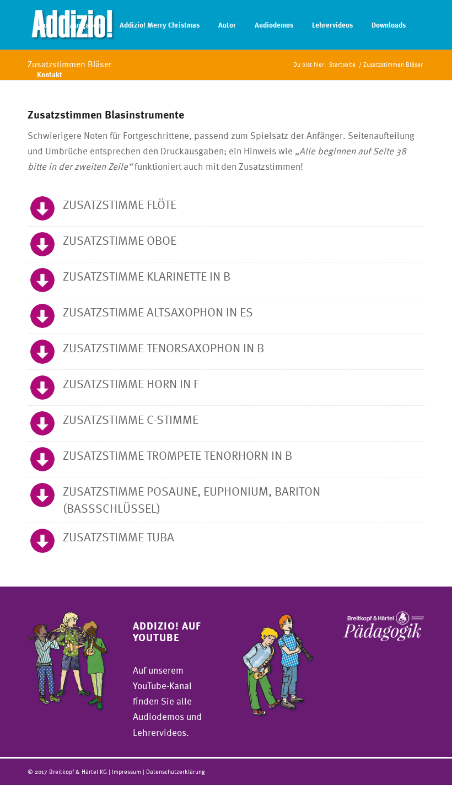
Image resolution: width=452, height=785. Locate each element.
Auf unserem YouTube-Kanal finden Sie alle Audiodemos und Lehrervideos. (167, 701)
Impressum (127, 771)
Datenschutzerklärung (175, 771)
